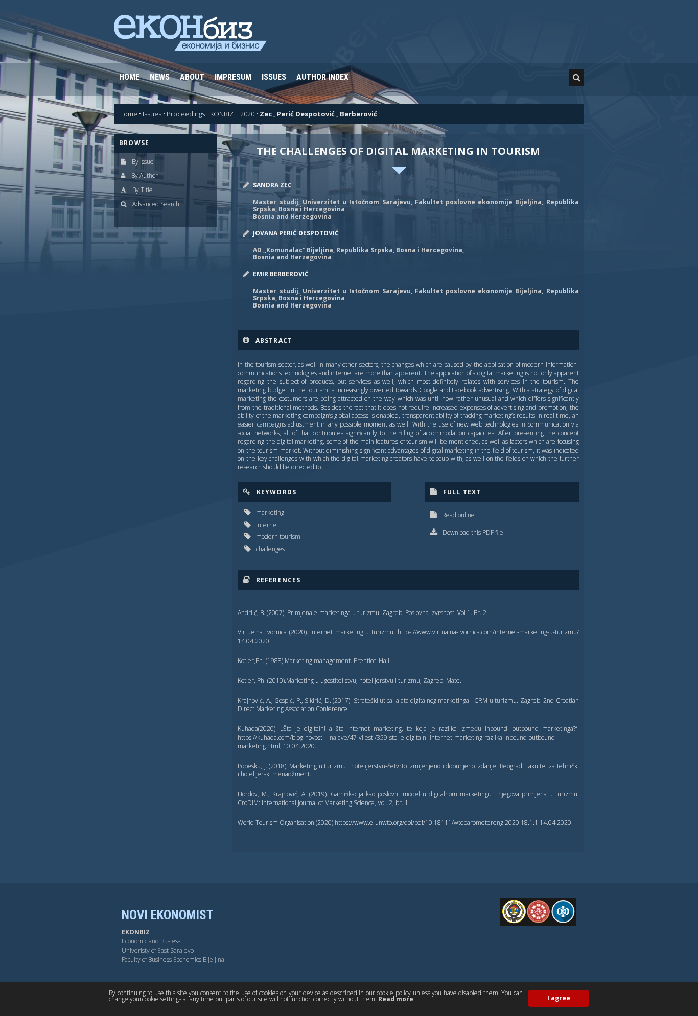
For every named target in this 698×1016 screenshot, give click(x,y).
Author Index (322, 77)
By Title (142, 189)
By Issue (143, 161)
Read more (395, 999)
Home (129, 77)
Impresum (233, 77)
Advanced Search (155, 204)
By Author (144, 175)
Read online (458, 515)
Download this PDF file (473, 532)
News (160, 77)
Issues (274, 77)
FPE (547, 911)
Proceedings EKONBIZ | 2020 (210, 114)
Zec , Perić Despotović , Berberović (318, 114)
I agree (558, 998)
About (192, 77)
